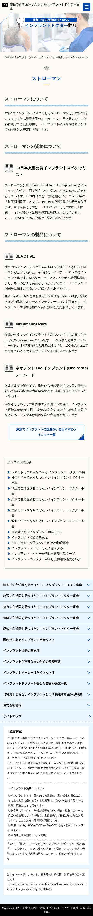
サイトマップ (12, 716)
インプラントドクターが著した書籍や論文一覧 (43, 553)
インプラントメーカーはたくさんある (37, 548)
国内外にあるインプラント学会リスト (37, 532)
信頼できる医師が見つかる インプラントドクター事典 (48, 472)
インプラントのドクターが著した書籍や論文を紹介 (46, 559)
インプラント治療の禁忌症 (29, 537)
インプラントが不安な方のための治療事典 (40, 542)
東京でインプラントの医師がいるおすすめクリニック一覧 (46, 432)
